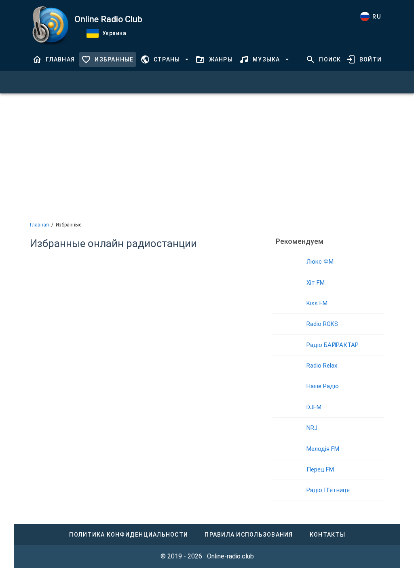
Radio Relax (321, 365)
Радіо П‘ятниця (328, 490)
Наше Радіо (322, 386)
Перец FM (320, 469)
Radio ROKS (322, 324)
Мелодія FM (322, 448)
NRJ (311, 427)
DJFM (313, 407)
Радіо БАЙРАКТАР (332, 345)
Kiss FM (316, 303)
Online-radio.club (230, 556)
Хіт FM (315, 282)
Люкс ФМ (320, 261)
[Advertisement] (207, 156)
